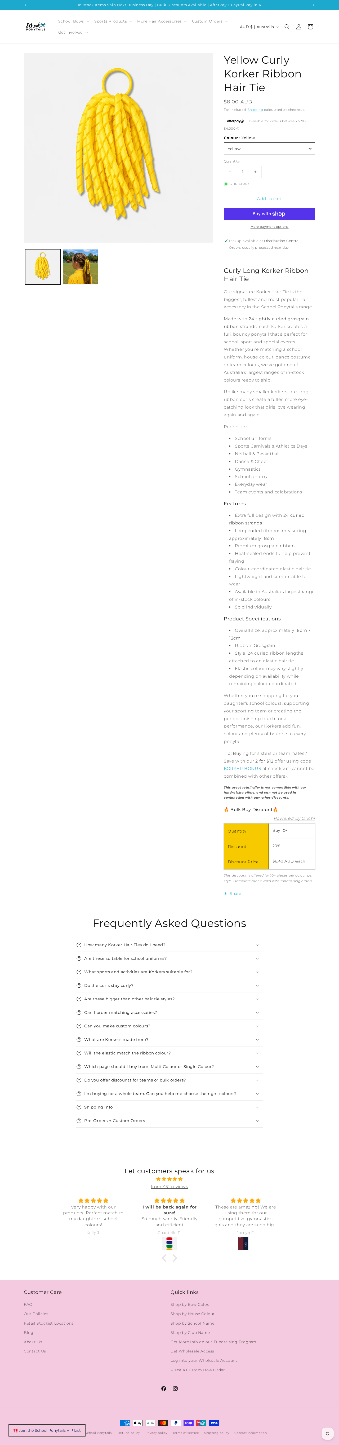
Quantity (232, 161)
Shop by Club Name (190, 1332)
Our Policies (36, 1313)
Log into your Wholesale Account (204, 1360)
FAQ (28, 1304)
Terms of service (186, 1433)
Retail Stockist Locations (49, 1323)
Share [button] (235, 893)
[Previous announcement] (26, 5)
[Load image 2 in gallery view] (80, 266)
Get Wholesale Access (192, 1351)
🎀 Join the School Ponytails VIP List (47, 1430)
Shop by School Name (192, 1323)
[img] (169, 1179)
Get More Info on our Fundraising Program (213, 1341)
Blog (28, 1332)
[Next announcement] (313, 5)
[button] (73, 21)
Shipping (255, 110)
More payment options (270, 227)
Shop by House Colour (193, 1313)
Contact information (250, 1433)
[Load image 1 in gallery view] (42, 266)
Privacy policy (156, 1433)
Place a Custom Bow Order (198, 1370)
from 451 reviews (169, 1186)
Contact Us (35, 1351)
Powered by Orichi (294, 818)
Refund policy (129, 1433)
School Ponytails (98, 1433)
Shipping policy (216, 1433)
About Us (33, 1341)
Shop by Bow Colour (191, 1304)
